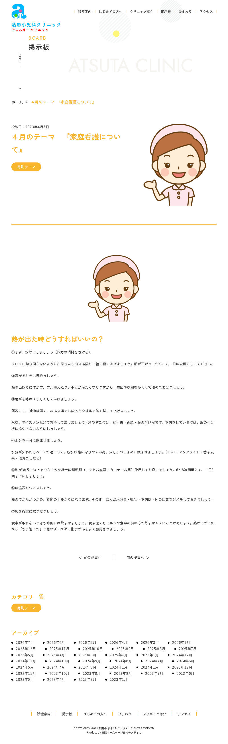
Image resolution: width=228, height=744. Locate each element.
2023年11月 (26, 673)
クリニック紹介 (141, 11)
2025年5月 (25, 654)
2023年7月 (154, 673)
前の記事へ (89, 557)
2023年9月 (92, 673)
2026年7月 (25, 642)
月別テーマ (26, 166)
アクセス (206, 11)
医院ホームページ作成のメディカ (121, 732)
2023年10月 (59, 673)
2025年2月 (119, 654)
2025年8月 (156, 648)
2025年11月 (59, 648)
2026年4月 (119, 642)
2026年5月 (87, 642)
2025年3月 (87, 654)
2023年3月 (87, 679)
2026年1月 (181, 642)
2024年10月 (59, 660)
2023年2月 (119, 679)
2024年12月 (182, 654)
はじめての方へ (110, 11)
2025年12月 (26, 648)
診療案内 (84, 11)
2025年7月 (188, 648)
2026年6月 (56, 642)
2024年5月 (25, 667)
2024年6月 (185, 660)
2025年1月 (150, 654)
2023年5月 (25, 679)
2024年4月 (56, 667)
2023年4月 (56, 679)
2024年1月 (150, 667)
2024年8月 (123, 660)
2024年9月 (92, 660)
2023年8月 (123, 673)
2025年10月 (93, 648)
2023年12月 (182, 667)
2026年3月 (150, 642)
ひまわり (185, 11)
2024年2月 (119, 667)
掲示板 (166, 11)
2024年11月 (26, 660)
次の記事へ (138, 557)
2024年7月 (154, 660)
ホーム (17, 102)
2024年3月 (87, 667)
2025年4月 (56, 654)
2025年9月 (125, 648)
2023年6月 (185, 673)
